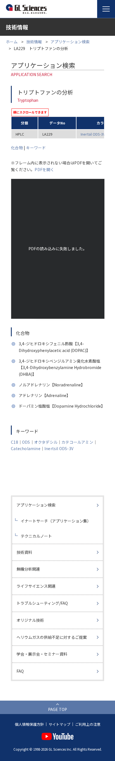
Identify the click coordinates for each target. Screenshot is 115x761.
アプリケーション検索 (70, 41)
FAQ (20, 671)
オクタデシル (46, 442)
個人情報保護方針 (29, 724)
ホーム (12, 41)
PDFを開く (44, 169)
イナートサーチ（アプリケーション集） (56, 521)
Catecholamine (25, 448)
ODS (26, 442)
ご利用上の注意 (87, 724)
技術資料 (24, 552)
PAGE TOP (57, 709)
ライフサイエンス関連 (36, 586)
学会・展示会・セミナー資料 (41, 654)
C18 (14, 442)
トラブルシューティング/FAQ (42, 603)
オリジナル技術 (30, 620)
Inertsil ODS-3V (93, 134)
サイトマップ (59, 724)
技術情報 (34, 41)
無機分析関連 (28, 569)
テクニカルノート (36, 536)
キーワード (36, 147)
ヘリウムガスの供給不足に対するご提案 (51, 637)
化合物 (17, 147)
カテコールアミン (77, 442)
